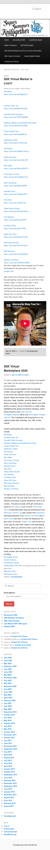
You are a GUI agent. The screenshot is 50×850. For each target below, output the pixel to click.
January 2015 (9, 769)
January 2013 (9, 791)
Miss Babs (8, 165)
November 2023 (10, 677)
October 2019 (9, 714)
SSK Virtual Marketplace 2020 (16, 368)
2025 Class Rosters (11, 620)
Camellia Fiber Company (13, 114)
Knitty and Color (10, 157)
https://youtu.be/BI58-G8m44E (15, 108)
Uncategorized (31, 351)
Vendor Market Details (32, 56)
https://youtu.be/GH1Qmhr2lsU (16, 245)
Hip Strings (8, 148)
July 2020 (8, 706)
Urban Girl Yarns (10, 234)
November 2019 (10, 712)
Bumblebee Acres (11, 557)
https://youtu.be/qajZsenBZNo (15, 185)
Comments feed (10, 831)
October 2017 (9, 737)
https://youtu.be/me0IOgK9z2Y (16, 94)
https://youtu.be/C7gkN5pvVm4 (16, 177)
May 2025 (7, 663)
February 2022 (9, 700)
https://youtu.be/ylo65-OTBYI (15, 228)
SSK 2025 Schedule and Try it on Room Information (23, 50)
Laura (7, 353)
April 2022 (8, 697)
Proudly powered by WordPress (25, 845)
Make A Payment (10, 45)
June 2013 (8, 789)
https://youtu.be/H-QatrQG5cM (16, 254)
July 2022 (8, 689)
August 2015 (9, 757)
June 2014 (8, 777)
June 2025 (8, 660)
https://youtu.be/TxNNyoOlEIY (15, 194)
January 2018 (9, 732)
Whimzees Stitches (11, 242)
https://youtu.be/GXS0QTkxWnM (16, 262)
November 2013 (10, 783)
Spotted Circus (9, 191)
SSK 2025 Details (27, 45)
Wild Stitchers (9, 251)
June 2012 (8, 800)
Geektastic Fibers (11, 140)
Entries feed (9, 828)
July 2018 (8, 726)
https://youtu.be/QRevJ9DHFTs (16, 168)
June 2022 (8, 692)
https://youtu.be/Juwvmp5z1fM (16, 160)
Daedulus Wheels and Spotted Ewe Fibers (20, 122)
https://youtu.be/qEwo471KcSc (16, 237)
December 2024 (10, 666)
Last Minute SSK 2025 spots (15, 623)
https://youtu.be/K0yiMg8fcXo (15, 134)
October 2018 (9, 723)
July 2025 (8, 657)
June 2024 (8, 672)
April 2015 (8, 766)
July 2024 (8, 669)
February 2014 (9, 780)
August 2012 (9, 797)
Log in (6, 826)
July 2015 (8, 760)
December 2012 (10, 794)
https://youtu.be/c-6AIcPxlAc (15, 202)
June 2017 (8, 743)
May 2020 (7, 709)
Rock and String (10, 182)
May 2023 (7, 683)
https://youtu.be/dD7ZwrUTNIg (15, 125)
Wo (11, 488)
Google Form (9, 271)
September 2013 (10, 786)
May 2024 (7, 674)
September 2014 (10, 774)
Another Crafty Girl (11, 105)
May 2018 (7, 729)
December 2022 (10, 686)
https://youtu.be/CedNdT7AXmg (16, 151)
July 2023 (8, 680)
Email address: (9, 592)
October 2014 (9, 771)
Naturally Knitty (10, 571)
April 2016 (8, 754)
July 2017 (8, 740)
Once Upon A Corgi (11, 174)
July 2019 (8, 717)
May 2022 (7, 694)
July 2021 (8, 703)
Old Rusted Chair (10, 574)
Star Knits (8, 199)
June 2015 (8, 763)
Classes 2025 (9, 626)
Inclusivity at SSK (19, 40)
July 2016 (8, 751)
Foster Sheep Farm (11, 131)
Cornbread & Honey (11, 562)
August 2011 (9, 806)
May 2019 (7, 720)
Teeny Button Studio (12, 208)
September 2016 (10, 749)
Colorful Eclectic (10, 559)
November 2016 (10, 746)
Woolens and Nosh (11, 259)
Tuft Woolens (9, 217)
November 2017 (10, 734)
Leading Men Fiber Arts (13, 565)
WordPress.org (10, 834)
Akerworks (8, 91)
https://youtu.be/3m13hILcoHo (15, 142)
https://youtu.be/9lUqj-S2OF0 (15, 219)
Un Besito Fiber (10, 225)
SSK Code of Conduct (12, 56)
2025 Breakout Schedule (14, 617)
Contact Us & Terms (11, 61)
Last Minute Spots (35, 40)
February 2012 (9, 803)
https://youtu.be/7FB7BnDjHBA (16, 117)
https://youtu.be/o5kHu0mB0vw (16, 211)
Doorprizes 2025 (10, 615)
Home (6, 40)
